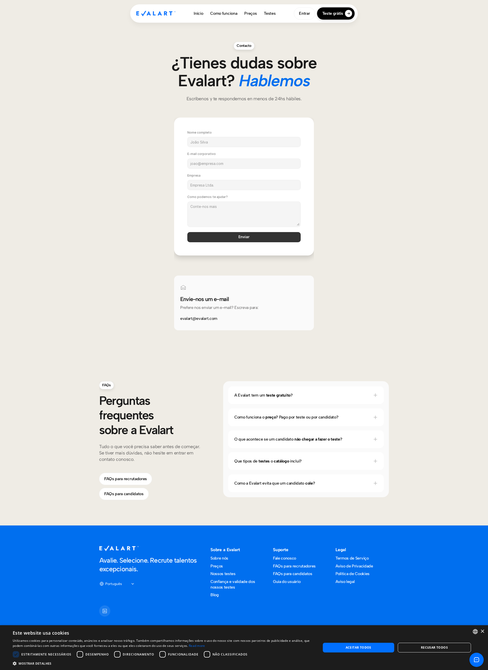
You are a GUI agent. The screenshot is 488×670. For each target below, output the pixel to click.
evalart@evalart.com (198, 318)
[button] (162, 663)
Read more (197, 646)
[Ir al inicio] (155, 13)
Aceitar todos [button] (358, 647)
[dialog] (244, 647)
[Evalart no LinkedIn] (104, 611)
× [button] (482, 631)
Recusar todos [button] (434, 647)
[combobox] (475, 631)
